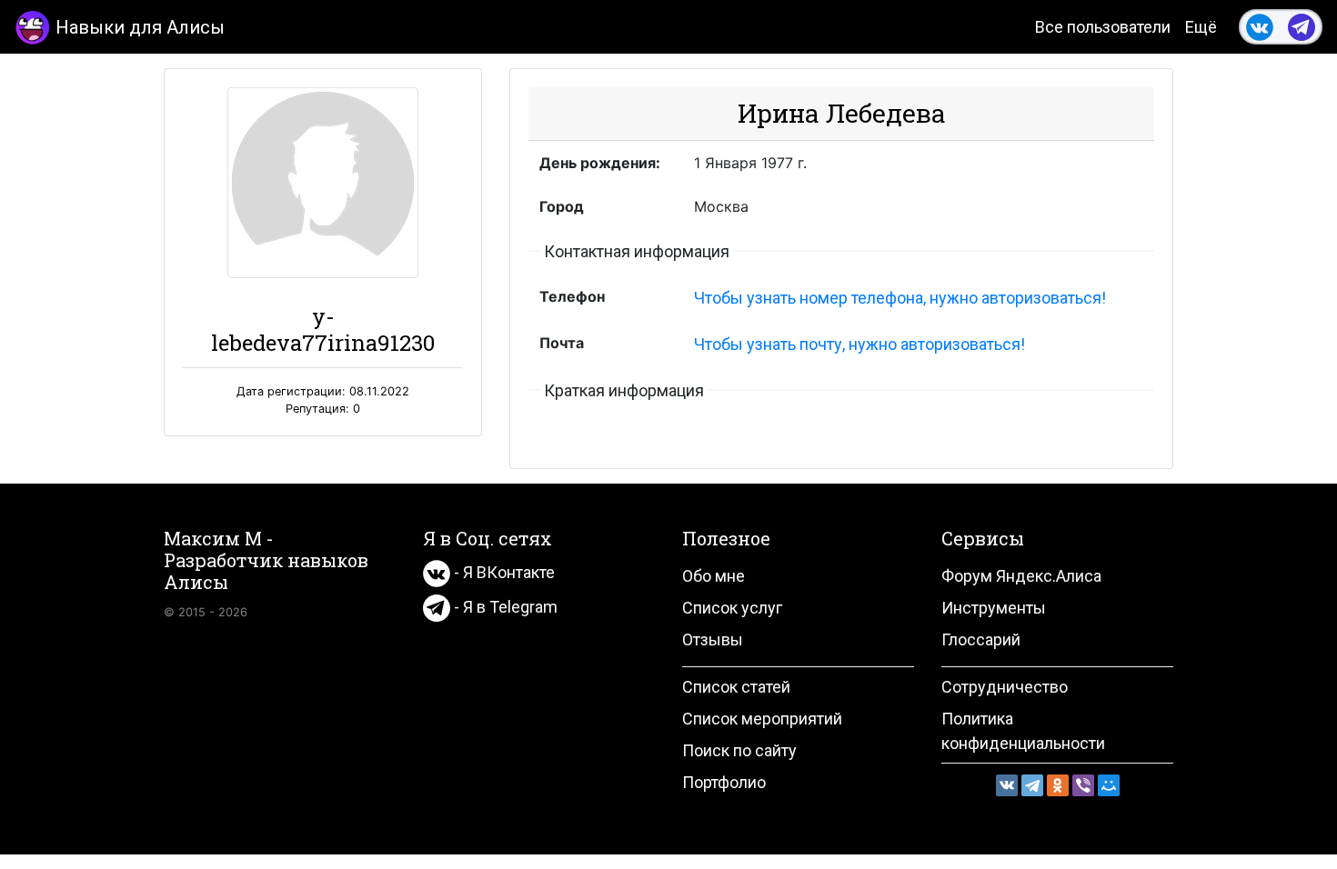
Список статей (736, 686)
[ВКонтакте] (1007, 785)
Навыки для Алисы (140, 27)
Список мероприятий (762, 718)
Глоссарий (980, 639)
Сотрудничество (1004, 686)
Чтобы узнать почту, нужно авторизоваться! (859, 344)
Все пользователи (1103, 26)
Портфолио (724, 782)
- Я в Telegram (504, 606)
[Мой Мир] (1109, 785)
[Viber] (1083, 785)
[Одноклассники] (1058, 785)
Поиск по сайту (739, 750)
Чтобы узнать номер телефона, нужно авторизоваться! (900, 297)
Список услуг (732, 607)
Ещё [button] (1201, 26)
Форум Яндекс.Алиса (1021, 575)
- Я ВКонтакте (502, 572)
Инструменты (993, 607)
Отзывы (712, 639)
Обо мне (713, 575)
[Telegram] (1032, 785)
